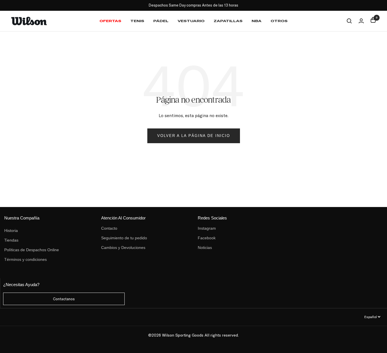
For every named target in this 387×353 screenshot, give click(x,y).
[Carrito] (373, 21)
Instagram (207, 228)
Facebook (207, 238)
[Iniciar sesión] (361, 20)
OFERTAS (110, 21)
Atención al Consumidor (123, 217)
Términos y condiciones (25, 259)
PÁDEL (161, 21)
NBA (256, 21)
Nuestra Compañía (21, 217)
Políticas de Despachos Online (31, 250)
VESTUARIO (191, 21)
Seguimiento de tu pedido (124, 238)
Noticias (205, 247)
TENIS (137, 21)
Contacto (109, 228)
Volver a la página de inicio (193, 136)
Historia (11, 230)
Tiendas (11, 240)
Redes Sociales (212, 217)
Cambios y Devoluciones (123, 247)
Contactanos (64, 299)
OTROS (279, 21)
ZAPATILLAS (228, 21)
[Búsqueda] (349, 21)
